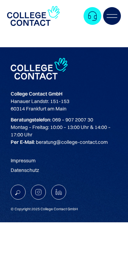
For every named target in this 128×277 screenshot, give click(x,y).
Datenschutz (25, 170)
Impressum (23, 160)
